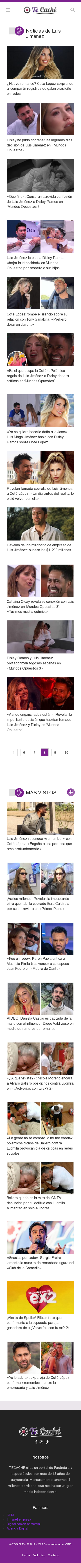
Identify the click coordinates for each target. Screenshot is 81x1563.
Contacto (53, 1555)
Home (26, 1555)
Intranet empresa (19, 1519)
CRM (10, 1515)
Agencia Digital (17, 1528)
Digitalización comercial (23, 1524)
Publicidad (39, 1555)
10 (66, 752)
